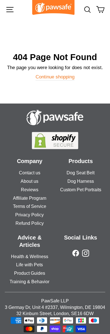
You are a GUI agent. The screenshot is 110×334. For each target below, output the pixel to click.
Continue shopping (55, 77)
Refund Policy (30, 223)
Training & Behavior (29, 281)
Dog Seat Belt (80, 172)
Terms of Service (29, 206)
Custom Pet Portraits (80, 189)
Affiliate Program (29, 198)
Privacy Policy (29, 214)
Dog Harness (80, 181)
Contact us (29, 172)
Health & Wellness (29, 256)
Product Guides (29, 273)
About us (29, 181)
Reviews (29, 189)
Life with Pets (29, 264)
